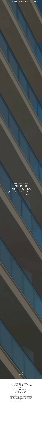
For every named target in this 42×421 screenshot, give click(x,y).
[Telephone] (20, 416)
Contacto (34, 1)
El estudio (30, 1)
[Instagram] (37, 1)
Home (12, 1)
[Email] (22, 416)
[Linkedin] (38, 1)
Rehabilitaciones (21, 1)
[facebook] (39, 1)
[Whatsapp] (19, 416)
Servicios (26, 1)
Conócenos (27, 215)
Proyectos (15, 1)
